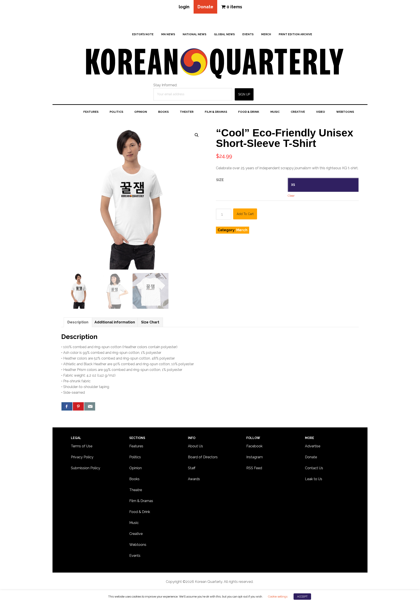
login (184, 6)
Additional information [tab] (114, 322)
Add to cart (245, 214)
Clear (291, 195)
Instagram (254, 457)
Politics (135, 457)
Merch (241, 230)
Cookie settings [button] (277, 596)
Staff (191, 468)
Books (134, 479)
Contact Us (314, 468)
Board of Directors (203, 457)
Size (220, 180)
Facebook (254, 446)
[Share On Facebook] (66, 406)
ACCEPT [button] (302, 596)
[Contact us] (89, 406)
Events (134, 556)
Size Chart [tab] (150, 322)
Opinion (135, 468)
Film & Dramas (141, 501)
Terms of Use (81, 446)
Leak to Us (313, 479)
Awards (194, 479)
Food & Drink (139, 512)
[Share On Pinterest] (78, 406)
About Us (195, 446)
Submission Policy (85, 468)
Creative (136, 534)
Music (134, 523)
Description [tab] (77, 322)
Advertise (312, 446)
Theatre (135, 490)
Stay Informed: (165, 85)
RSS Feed (254, 468)
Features (136, 446)
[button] (197, 135)
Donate (205, 6)
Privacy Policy (82, 457)
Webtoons (137, 545)
